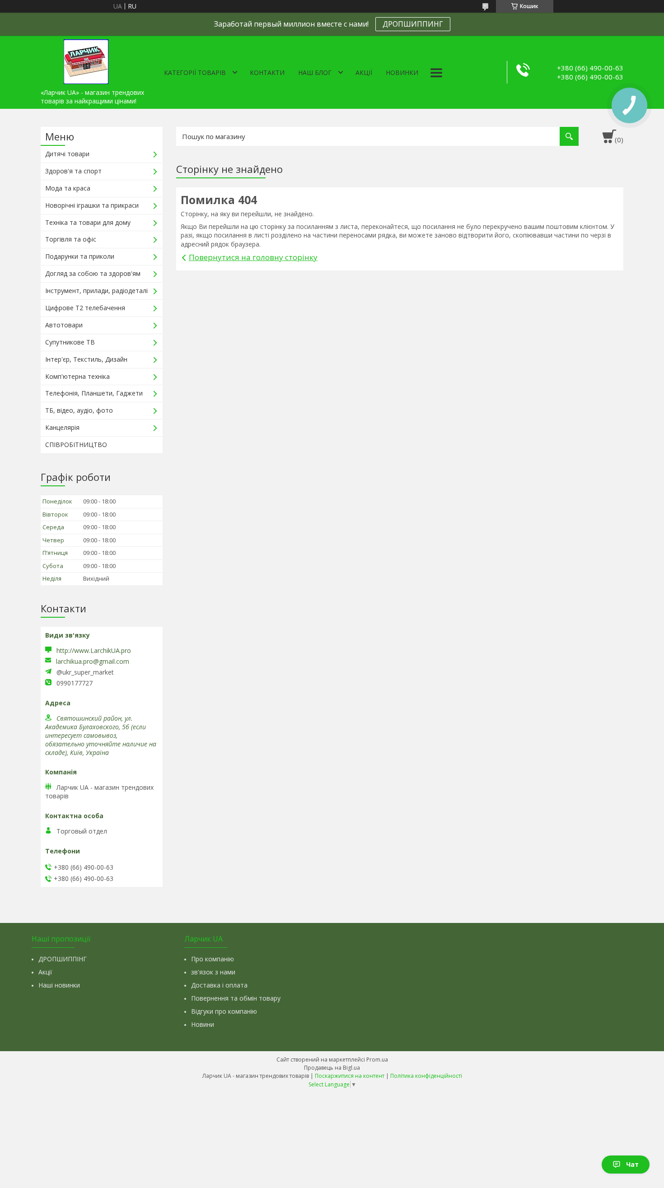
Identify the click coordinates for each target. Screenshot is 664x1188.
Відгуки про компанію (224, 1011)
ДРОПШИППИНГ (413, 24)
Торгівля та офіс (70, 239)
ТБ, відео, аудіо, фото (79, 410)
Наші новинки (59, 985)
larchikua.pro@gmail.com (92, 661)
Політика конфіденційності (426, 1076)
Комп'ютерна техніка (77, 376)
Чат (632, 1164)
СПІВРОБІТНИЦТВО (76, 444)
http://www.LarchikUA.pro (93, 650)
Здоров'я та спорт (73, 171)
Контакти (267, 72)
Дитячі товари (67, 153)
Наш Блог (315, 72)
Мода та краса (67, 188)
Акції (363, 72)
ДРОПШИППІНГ (62, 959)
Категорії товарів (195, 72)
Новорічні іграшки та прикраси (92, 205)
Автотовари (64, 325)
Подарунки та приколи (79, 256)
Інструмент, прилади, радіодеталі (96, 290)
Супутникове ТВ (70, 342)
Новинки (402, 72)
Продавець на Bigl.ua (332, 1068)
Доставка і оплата (219, 985)
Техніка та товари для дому (88, 222)
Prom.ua (377, 1059)
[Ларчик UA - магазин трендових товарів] (86, 60)
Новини (202, 1024)
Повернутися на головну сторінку (253, 257)
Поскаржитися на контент (349, 1076)
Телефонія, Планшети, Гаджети (94, 393)
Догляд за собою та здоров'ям (92, 273)
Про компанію (212, 959)
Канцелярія (62, 427)
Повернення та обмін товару (236, 998)
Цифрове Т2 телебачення (85, 307)
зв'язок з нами (213, 972)
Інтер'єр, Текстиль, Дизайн (86, 359)
